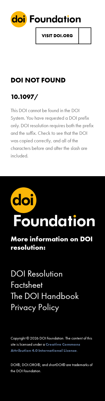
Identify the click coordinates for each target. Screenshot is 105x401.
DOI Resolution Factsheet (37, 279)
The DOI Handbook (45, 296)
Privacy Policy (35, 307)
